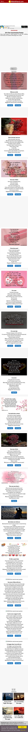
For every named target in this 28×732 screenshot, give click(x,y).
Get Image (18, 105)
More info (23, 730)
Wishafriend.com (5, 722)
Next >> (13, 69)
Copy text (10, 105)
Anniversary (14, 30)
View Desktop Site (12, 725)
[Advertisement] (14, 14)
